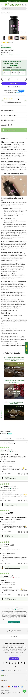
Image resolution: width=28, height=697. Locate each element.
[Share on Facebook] (8, 125)
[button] (25, 4)
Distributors (3, 693)
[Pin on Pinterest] (11, 125)
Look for (9, 692)
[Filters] (4, 443)
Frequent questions (10, 130)
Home (2, 12)
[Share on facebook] (19, 474)
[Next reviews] (25, 101)
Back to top (14, 636)
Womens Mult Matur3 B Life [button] (11, 505)
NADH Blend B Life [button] (9, 536)
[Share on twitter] (22, 474)
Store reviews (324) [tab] (21, 438)
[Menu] (2, 4)
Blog (5, 692)
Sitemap (8, 693)
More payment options (14, 86)
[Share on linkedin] (27, 474)
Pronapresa (6, 690)
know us (20, 692)
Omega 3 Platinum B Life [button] (10, 478)
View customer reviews (14, 622)
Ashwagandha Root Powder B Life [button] (12, 568)
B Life (2, 45)
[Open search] (1, 443)
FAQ (13, 692)
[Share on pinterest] (24, 474)
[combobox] (14, 8)
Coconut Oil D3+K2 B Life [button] (10, 599)
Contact (16, 692)
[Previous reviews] (2, 101)
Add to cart (18, 79)
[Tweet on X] (6, 125)
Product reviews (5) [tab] (7, 438)
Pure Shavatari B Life (9, 12)
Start (2, 692)
